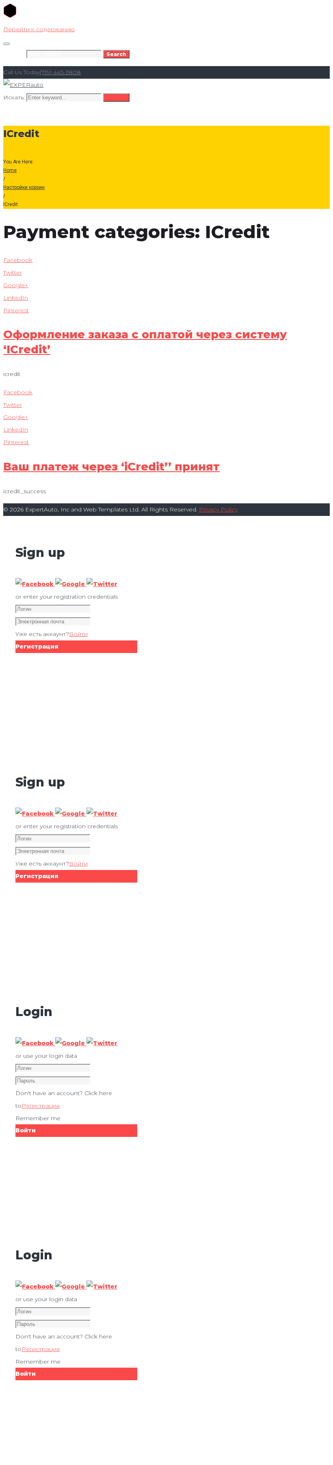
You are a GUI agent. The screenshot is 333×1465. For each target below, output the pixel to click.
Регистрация (41, 1105)
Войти (78, 634)
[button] (35, 584)
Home (10, 170)
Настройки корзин (24, 187)
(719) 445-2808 (60, 72)
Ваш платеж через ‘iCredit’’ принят (111, 466)
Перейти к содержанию (39, 29)
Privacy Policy (218, 509)
